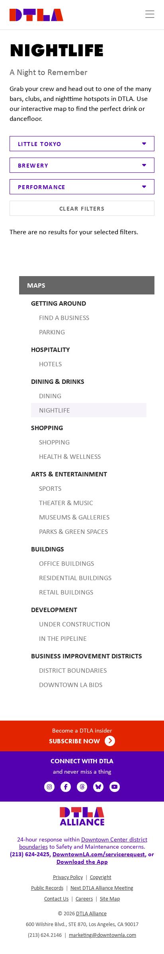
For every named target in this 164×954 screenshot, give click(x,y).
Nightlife (54, 410)
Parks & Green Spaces (73, 531)
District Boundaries (73, 670)
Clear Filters (82, 208)
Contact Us (56, 898)
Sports (50, 488)
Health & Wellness (70, 456)
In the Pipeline (63, 638)
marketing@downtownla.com (102, 934)
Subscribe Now (75, 741)
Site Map (110, 898)
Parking (52, 332)
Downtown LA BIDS (70, 684)
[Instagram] (49, 787)
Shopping (54, 442)
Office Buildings (66, 563)
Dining (50, 396)
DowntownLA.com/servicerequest (99, 853)
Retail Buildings (66, 592)
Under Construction (74, 624)
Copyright (100, 877)
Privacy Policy (68, 877)
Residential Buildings (75, 578)
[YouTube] (114, 787)
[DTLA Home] (36, 14)
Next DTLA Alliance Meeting (101, 887)
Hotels (50, 364)
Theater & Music (66, 503)
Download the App (82, 861)
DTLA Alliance (91, 913)
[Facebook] (66, 787)
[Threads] (82, 787)
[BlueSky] (98, 787)
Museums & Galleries (74, 517)
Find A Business (64, 317)
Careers (84, 898)
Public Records (47, 887)
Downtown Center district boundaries (83, 843)
